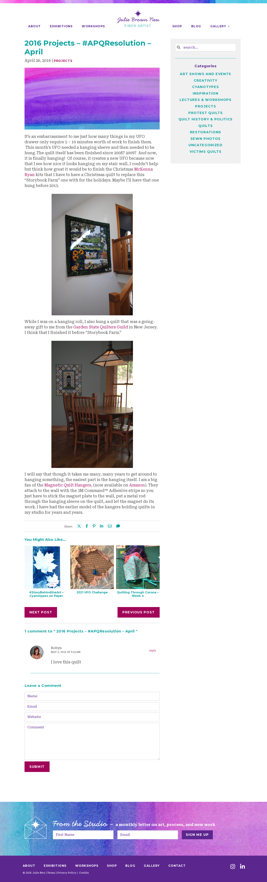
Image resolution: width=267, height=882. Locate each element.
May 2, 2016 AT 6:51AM (65, 651)
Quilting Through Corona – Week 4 (138, 594)
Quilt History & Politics (206, 119)
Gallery (218, 26)
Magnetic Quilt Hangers (67, 485)
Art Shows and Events (205, 74)
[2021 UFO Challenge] (92, 588)
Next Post (40, 612)
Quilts (205, 126)
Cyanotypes (205, 87)
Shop (177, 26)
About (34, 26)
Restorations (205, 132)
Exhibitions (61, 26)
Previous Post (138, 612)
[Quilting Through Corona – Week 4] (138, 588)
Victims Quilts (206, 152)
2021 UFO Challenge (92, 592)
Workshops (93, 26)
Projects (63, 61)
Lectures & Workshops (206, 100)
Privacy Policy (66, 872)
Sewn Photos (206, 139)
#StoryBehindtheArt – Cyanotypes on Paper (46, 594)
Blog (196, 26)
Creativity (205, 81)
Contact (177, 865)
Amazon (137, 485)
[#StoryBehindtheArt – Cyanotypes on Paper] (46, 588)
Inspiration (206, 93)
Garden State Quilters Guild (101, 327)
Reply (152, 650)
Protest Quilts (205, 113)
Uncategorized (206, 145)
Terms (51, 872)
